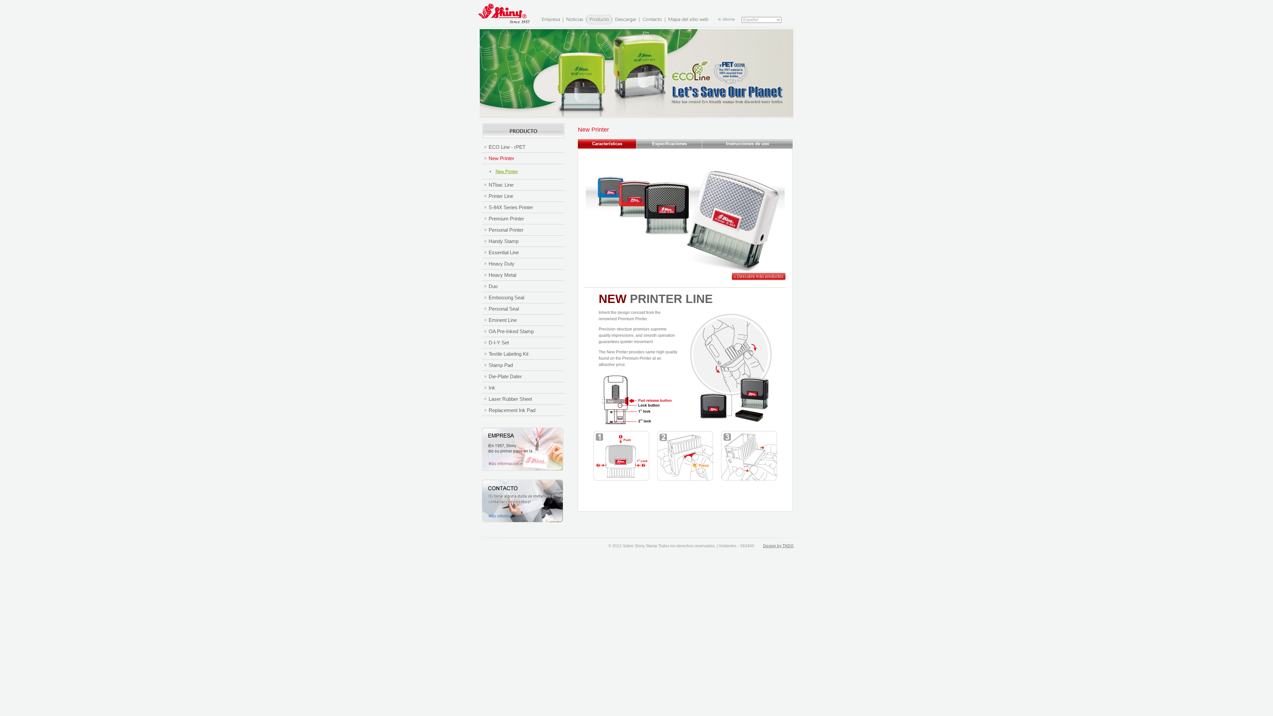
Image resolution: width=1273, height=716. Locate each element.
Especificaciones (669, 143)
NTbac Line (501, 185)
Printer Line (501, 196)
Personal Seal (504, 309)
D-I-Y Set (499, 342)
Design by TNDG (778, 546)
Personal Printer (506, 230)
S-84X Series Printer (511, 207)
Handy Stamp (503, 241)
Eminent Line (503, 320)
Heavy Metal (502, 275)
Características (607, 143)
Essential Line (504, 252)
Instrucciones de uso (747, 143)
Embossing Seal (506, 297)
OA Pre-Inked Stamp (511, 331)
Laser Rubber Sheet (510, 399)
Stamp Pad (501, 365)
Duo (493, 286)
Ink (492, 387)
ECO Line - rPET (507, 147)
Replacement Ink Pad (512, 410)
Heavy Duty (502, 264)
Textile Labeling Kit (508, 354)
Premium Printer (506, 218)
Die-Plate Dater (505, 376)
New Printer (501, 158)
